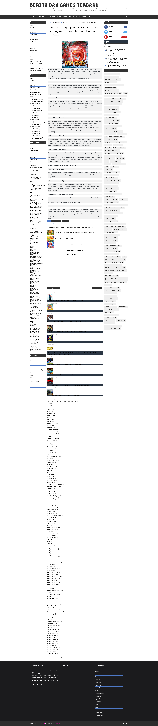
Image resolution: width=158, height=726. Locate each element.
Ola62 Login (33, 81)
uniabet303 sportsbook (36, 349)
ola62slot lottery (34, 299)
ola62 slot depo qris (35, 61)
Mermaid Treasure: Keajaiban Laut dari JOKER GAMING (74, 245)
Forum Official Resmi (36, 221)
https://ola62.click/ (35, 108)
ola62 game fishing (35, 259)
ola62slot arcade (34, 289)
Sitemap (97, 679)
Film (31, 220)
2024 (49, 403)
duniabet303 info (34, 209)
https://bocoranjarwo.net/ (37, 122)
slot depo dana (34, 334)
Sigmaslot (32, 44)
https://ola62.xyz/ (35, 103)
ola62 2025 (33, 250)
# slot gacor (65, 221)
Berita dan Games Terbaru (64, 5)
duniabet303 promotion (36, 213)
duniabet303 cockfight (36, 206)
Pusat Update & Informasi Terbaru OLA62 (118, 45)
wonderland (33, 32)
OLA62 (78, 17)
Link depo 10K (34, 237)
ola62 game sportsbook (36, 263)
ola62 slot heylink (54, 17)
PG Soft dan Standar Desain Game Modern (116, 54)
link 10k (32, 235)
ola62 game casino (35, 255)
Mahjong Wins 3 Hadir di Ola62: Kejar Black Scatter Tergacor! (67, 375)
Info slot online (34, 231)
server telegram (34, 324)
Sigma (31, 162)
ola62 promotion (34, 271)
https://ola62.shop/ (35, 119)
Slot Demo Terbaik (35, 332)
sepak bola (33, 323)
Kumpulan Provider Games (37, 234)
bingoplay (33, 46)
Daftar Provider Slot (35, 195)
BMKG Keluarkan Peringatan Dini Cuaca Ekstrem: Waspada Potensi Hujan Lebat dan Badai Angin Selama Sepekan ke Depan (116, 60)
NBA (31, 245)
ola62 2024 (33, 249)
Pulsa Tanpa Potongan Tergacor (36, 320)
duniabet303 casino (35, 205)
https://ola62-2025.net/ (36, 101)
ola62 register (33, 273)
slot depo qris (33, 335)
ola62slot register (34, 302)
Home (33, 17)
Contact (97, 674)
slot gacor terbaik (35, 339)
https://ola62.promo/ (36, 110)
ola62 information (35, 266)
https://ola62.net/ (35, 106)
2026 (48, 407)
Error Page (98, 682)
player (31, 311)
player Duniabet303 (35, 313)
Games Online (34, 224)
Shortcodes (98, 677)
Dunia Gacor (33, 157)
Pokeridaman (34, 150)
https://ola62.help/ (35, 129)
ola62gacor (33, 285)
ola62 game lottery (35, 260)
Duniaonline (33, 53)
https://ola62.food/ (35, 131)
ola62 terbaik (33, 282)
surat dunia (33, 346)
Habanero (32, 227)
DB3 (31, 196)
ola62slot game (34, 296)
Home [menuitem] (31, 361)
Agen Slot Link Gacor (36, 177)
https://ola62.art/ (34, 117)
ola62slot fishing (34, 295)
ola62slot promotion (35, 300)
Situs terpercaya (34, 329)
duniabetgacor (34, 39)
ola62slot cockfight (35, 292)
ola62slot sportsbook (35, 303)
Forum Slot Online (35, 223)
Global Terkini (33, 226)
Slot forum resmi (34, 336)
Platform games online (36, 310)
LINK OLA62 (41, 17)
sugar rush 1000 (34, 343)
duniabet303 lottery (35, 210)
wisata (31, 350)
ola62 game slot (34, 262)
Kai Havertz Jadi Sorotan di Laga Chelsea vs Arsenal (64, 364)
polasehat (32, 317)
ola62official (33, 287)
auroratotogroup (34, 178)
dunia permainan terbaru (37, 199)
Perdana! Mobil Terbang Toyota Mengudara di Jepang (65, 300)
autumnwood (33, 180)
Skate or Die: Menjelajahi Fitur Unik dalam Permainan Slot (66, 331)
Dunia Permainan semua (37, 198)
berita (31, 184)
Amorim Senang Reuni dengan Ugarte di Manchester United (67, 321)
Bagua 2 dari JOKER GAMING (65, 238)
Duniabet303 (99, 715)
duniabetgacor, (70, 35)
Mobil (31, 241)
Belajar (31, 182)
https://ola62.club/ (35, 113)
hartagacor (33, 41)
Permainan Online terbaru (37, 309)
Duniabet (32, 48)
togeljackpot (33, 348)
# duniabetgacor (56, 221)
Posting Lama (97, 288)
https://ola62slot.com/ (36, 138)
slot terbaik (33, 341)
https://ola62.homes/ (36, 133)
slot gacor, (77, 35)
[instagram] (41, 684)
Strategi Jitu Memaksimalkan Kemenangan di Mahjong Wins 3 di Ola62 (70, 311)
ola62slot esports (34, 293)
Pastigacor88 (33, 306)
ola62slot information (36, 298)
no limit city (33, 246)
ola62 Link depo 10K (36, 64)
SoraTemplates (40, 723)
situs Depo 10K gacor (36, 327)
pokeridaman (34, 34)
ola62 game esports (35, 257)
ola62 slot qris (33, 280)
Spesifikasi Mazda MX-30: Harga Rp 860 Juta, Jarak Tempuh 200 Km (69, 385)
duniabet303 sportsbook (37, 216)
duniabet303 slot (34, 214)
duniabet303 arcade (35, 203)
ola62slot (86, 17)
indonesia (32, 230)
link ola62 (32, 239)
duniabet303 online (35, 94)
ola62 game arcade (35, 253)
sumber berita (34, 345)
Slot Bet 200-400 (35, 331)
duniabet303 (33, 202)
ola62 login (33, 270)
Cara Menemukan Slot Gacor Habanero (60, 114)
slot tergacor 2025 (35, 92)
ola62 (31, 59)
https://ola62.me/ (35, 115)
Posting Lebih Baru (53, 288)
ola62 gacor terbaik (35, 70)
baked (31, 155)
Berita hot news (34, 187)
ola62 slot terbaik (35, 66)
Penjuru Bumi (34, 307)
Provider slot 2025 (35, 318)
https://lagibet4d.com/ (36, 99)
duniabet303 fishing (35, 207)
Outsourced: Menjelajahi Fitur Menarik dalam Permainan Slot (67, 342)
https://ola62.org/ (35, 126)
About (31, 375)
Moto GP (32, 244)
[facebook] (33, 684)
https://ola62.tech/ (35, 136)
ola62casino (33, 284)
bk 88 (31, 192)
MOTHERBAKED (35, 30)
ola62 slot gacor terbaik (37, 68)
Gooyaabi (57, 723)
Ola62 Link (33, 83)
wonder (32, 153)
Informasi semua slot (36, 232)
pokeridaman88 (34, 316)
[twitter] (37, 684)
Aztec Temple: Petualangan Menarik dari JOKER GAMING (74, 232)
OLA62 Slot (33, 85)
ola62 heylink (68, 17)
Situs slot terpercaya (35, 328)
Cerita (31, 194)
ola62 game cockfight (36, 256)
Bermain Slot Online (35, 188)
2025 (49, 405)
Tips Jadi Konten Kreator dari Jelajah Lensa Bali (63, 395)
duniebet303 (33, 50)
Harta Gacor (33, 159)
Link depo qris (34, 238)
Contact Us (33, 377)
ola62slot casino (34, 291)
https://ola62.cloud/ (35, 124)
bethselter (33, 189)
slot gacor (32, 338)
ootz (31, 37)
